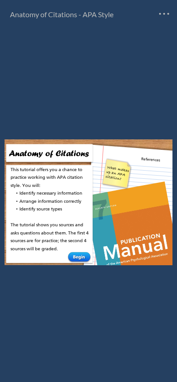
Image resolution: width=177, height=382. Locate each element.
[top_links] (164, 13)
